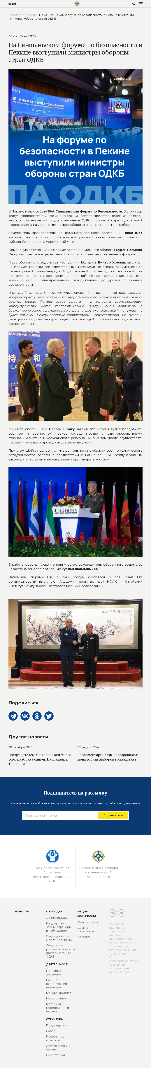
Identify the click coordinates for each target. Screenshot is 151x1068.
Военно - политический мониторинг (56, 983)
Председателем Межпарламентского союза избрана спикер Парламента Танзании (39, 759)
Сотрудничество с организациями (59, 938)
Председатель (57, 1025)
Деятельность (57, 964)
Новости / (30, 15)
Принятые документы (54, 972)
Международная (58, 993)
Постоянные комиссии (55, 1038)
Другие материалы (85, 929)
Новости (22, 911)
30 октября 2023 (20, 747)
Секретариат (55, 1055)
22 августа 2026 (88, 747)
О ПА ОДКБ (54, 911)
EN (14, 3)
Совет (50, 1031)
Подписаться (113, 815)
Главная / (15, 15)
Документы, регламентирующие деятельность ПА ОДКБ (61, 951)
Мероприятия (56, 998)
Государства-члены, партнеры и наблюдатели (58, 926)
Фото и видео (87, 922)
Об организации (58, 917)
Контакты (84, 937)
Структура (54, 1019)
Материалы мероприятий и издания (57, 1007)
